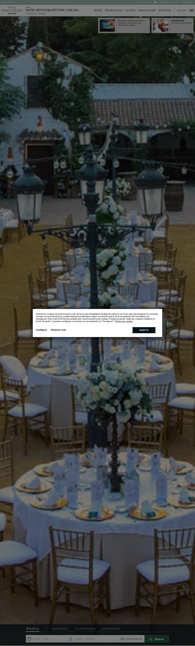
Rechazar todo (58, 330)
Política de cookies (124, 321)
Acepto (144, 330)
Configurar (41, 330)
